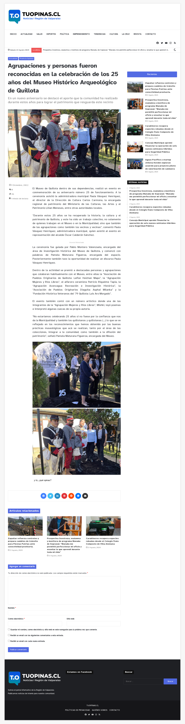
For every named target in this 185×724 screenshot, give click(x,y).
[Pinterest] (64, 496)
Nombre (12, 608)
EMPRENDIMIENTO (81, 34)
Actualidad (13, 59)
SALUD (39, 34)
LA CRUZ (126, 34)
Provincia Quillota (26, 59)
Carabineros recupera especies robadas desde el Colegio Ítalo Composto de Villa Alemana (102, 541)
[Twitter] (162, 43)
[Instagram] (170, 43)
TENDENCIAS (100, 34)
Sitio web (70, 619)
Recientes (152, 74)
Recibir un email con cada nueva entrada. (27, 641)
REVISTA (137, 34)
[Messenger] (78, 496)
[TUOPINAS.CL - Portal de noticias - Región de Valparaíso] (34, 16)
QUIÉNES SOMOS (99, 710)
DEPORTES (51, 34)
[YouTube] (166, 43)
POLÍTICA (64, 34)
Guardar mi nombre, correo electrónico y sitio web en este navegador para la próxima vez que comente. (53, 630)
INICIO (13, 34)
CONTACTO (150, 34)
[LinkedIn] (57, 496)
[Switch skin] (175, 50)
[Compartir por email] (85, 496)
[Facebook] (157, 43)
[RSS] (175, 43)
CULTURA (114, 34)
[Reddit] (71, 496)
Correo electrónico (16, 619)
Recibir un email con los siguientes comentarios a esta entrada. (36, 635)
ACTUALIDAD (27, 34)
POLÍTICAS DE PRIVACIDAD (77, 710)
